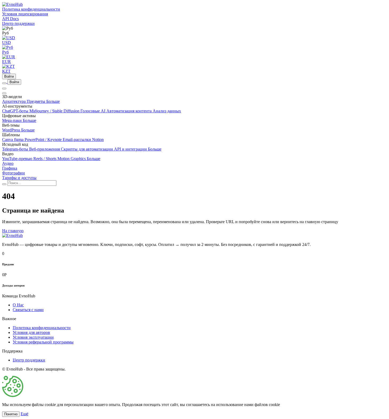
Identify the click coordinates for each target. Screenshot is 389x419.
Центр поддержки (29, 360)
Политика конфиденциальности (42, 327)
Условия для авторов (31, 332)
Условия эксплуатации (33, 337)
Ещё (24, 414)
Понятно (10, 414)
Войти (9, 76)
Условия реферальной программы (43, 342)
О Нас (18, 305)
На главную (13, 230)
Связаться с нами (28, 309)
